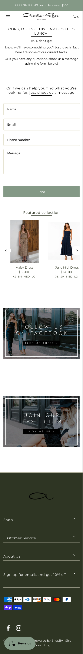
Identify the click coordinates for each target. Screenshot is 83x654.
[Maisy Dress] (25, 241)
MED (27, 276)
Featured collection (41, 212)
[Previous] (6, 250)
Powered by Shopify (48, 640)
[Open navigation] (13, 16)
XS (14, 276)
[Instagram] (18, 628)
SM (20, 276)
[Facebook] (8, 628)
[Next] (77, 250)
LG (33, 276)
